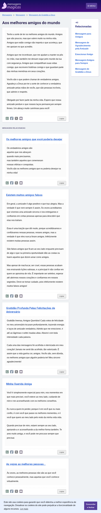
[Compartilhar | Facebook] (11, 118)
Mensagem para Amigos (83, 35)
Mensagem (20, 15)
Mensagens (7, 15)
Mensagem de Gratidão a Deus (42, 15)
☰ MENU (91, 6)
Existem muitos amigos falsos (24, 195)
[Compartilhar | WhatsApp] (7, 118)
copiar (61, 119)
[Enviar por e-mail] (21, 118)
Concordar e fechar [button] (90, 505)
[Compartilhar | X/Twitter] (16, 118)
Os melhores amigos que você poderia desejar (34, 139)
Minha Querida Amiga (19, 384)
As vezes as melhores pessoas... (26, 464)
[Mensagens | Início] (8, 5)
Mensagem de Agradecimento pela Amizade (83, 45)
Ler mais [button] (24, 509)
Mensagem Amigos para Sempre (84, 61)
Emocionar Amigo (84, 54)
